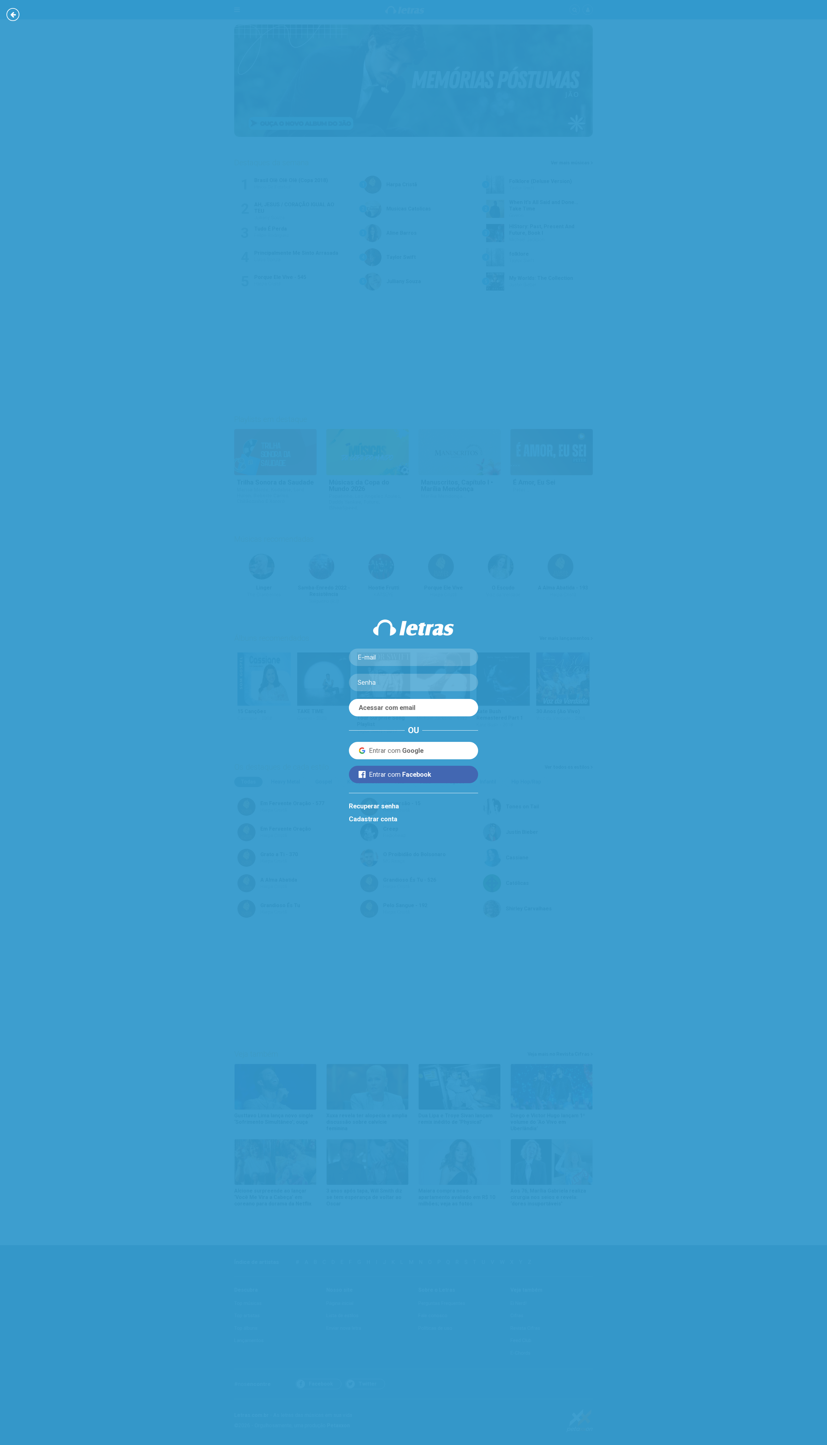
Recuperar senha (374, 806)
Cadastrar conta (373, 819)
